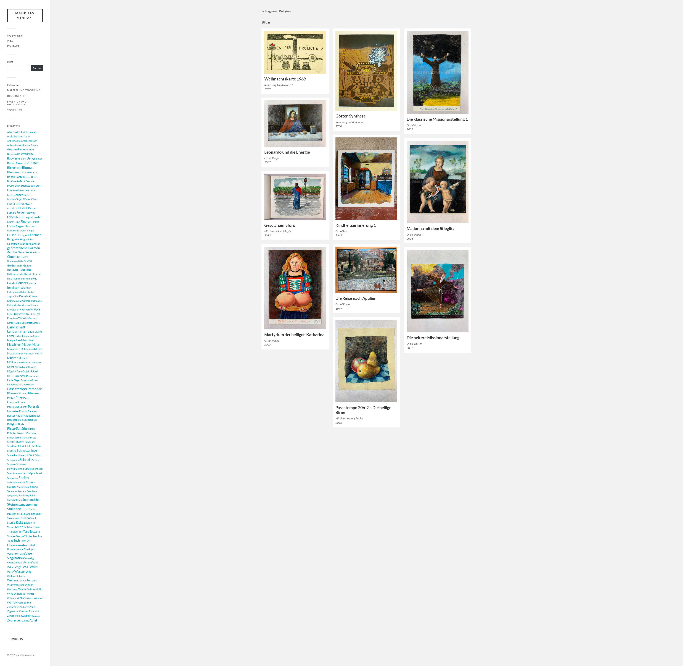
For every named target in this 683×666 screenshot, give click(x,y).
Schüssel (38, 468)
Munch (19, 353)
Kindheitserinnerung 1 (355, 225)
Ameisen (31, 132)
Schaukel (30, 441)
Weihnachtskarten (19, 580)
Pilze (19, 398)
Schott (38, 455)
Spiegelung (12, 495)
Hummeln (18, 278)
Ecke (9, 203)
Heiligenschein (15, 274)
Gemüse (35, 243)
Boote (19, 176)
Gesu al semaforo (279, 225)
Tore (26, 531)
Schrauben (13, 459)
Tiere (36, 527)
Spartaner (32, 491)
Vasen (29, 553)
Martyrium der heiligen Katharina (294, 334)
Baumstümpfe (25, 153)
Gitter (11, 256)
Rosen (21, 433)
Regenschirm (14, 419)
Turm (23, 540)
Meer (36, 344)
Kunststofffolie (16, 318)
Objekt (26, 371)
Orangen (20, 375)
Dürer (34, 199)
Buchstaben (27, 185)
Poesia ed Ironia (16, 402)
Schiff (21, 446)
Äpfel (33, 620)
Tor (21, 531)
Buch (17, 185)
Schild (28, 446)
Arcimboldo (13, 136)
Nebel (25, 366)
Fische (11, 226)
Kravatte (19, 313)
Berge (31, 158)
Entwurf (27, 203)
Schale (10, 441)
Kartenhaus (36, 300)
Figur (17, 221)
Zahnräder (13, 606)
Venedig (29, 558)
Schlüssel (11, 450)
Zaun (32, 606)
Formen (36, 235)
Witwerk (11, 598)
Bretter (27, 177)
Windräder (20, 593)
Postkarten (12, 411)
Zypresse (36, 616)
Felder (21, 212)
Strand (32, 509)
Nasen (18, 366)
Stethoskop (31, 504)
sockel (21, 486)
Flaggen (19, 226)
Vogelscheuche (14, 562)
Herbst (27, 274)
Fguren (10, 221)
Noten (32, 366)
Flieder (23, 230)
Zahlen (27, 602)
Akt (22, 132)
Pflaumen (33, 393)
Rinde (21, 424)
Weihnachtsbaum (16, 576)
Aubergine (13, 145)
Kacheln (23, 296)
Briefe (34, 176)
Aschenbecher (29, 140)
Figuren (25, 221)
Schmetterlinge (27, 450)
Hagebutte (12, 269)
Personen (35, 389)
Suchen (37, 68)
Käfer (28, 318)
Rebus (37, 415)
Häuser (21, 283)
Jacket (31, 292)
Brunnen (30, 181)
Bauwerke (13, 158)
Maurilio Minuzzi (25, 15)
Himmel (36, 274)
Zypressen (14, 620)
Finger (35, 221)
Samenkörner (14, 437)
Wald (26, 567)
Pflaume (22, 393)
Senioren (12, 478)
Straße (21, 513)
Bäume (12, 190)
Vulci (35, 562)
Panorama (32, 375)
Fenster (37, 217)
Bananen (12, 153)
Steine (12, 504)
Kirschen (26, 305)
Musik (38, 353)
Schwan (11, 464)
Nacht (10, 366)
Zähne (25, 620)
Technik (20, 527)
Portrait (33, 406)
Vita (10, 41)
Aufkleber (24, 145)
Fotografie (13, 239)
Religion (12, 424)
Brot (22, 181)
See (9, 473)
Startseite (14, 36)
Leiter (10, 335)
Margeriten (14, 340)
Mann (36, 335)
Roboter (12, 433)
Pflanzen (12, 393)
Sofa (27, 486)
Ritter (32, 428)
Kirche (17, 305)
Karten (25, 300)
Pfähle (11, 397)
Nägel (10, 371)
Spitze (33, 495)
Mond (38, 349)
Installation (25, 287)
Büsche (23, 190)
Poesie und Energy (17, 406)
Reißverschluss (29, 419)
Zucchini (34, 611)
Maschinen (14, 344)
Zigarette (12, 611)
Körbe (10, 322)
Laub (31, 331)
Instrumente (13, 292)
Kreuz (28, 313)
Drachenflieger (14, 199)
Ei (14, 203)
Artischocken (14, 140)
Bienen (19, 163)
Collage (18, 194)
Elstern (19, 203)
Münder (27, 362)
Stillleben (14, 509)
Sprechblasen (14, 499)
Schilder (37, 446)
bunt (38, 185)
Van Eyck (29, 549)
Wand (34, 567)
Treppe (20, 536)
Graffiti (28, 261)
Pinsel (26, 398)
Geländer (24, 243)
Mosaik (11, 353)
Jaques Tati (12, 296)
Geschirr (12, 252)
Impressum (17, 638)
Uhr (29, 540)
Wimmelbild (34, 589)
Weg (28, 571)
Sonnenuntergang (17, 491)
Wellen (29, 584)
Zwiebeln (25, 615)
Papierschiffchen (29, 380)
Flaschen (30, 226)
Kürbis (17, 322)
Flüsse (11, 235)
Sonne (34, 486)
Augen (34, 145)
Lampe (36, 322)
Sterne (21, 504)
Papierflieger (13, 380)
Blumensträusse (18, 172)
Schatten (19, 441)
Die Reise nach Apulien (355, 298)
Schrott (25, 459)
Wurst (30, 598)
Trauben (11, 536)
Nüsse (18, 371)
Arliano (25, 136)
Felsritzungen (24, 217)
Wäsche (38, 598)
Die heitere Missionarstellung (433, 337)
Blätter (34, 172)
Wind (10, 593)
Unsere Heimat (15, 549)
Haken (22, 269)
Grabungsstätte (15, 261)
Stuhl (33, 518)
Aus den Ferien (17, 149)
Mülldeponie (15, 362)
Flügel (30, 230)
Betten (11, 163)
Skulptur (12, 486)
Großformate (15, 265)
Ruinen (31, 433)
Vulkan (10, 567)
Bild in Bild (31, 163)
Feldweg (30, 212)
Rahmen (32, 411)
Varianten (13, 553)
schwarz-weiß (15, 468)
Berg (23, 158)
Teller (30, 527)
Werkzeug (12, 589)
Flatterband (13, 230)
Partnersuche (26, 384)
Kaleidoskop (14, 300)
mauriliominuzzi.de (25, 655)
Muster (12, 358)
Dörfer (27, 199)
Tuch (17, 540)
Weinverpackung (15, 584)
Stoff (25, 509)
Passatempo (17, 389)
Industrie (31, 283)
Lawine (38, 331)
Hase (28, 269)
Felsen (11, 217)
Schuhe (36, 459)
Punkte (23, 411)
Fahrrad (32, 208)
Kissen (34, 305)
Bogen (11, 176)
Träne (10, 540)
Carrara (32, 190)
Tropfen (37, 536)
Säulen (28, 522)
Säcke (19, 522)
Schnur (30, 455)
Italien (23, 292)
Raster (11, 415)
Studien (25, 518)
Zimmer (23, 611)
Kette (10, 305)
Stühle (11, 522)
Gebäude (12, 243)
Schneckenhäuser (16, 455)
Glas (17, 256)
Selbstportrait (32, 473)
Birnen (12, 167)
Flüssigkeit (23, 235)
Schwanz (21, 464)
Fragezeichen (27, 239)
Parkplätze (12, 384)
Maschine (27, 340)
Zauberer (24, 606)
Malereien (27, 336)
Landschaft (16, 327)
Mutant (22, 358)
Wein (34, 580)
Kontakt (13, 46)
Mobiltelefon (27, 349)
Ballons (30, 149)
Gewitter (35, 252)
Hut (34, 278)
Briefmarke (13, 181)
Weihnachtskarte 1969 (285, 79)
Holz (9, 278)
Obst (34, 371)
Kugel (36, 313)
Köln (35, 318)
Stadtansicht (30, 500)
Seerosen (17, 473)
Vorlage (27, 562)
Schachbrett (29, 437)
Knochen (25, 309)
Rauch (19, 415)
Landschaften (17, 331)
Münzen (36, 362)
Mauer (26, 344)
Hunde (28, 278)
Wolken (22, 598)
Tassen (10, 527)
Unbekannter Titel (21, 545)
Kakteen (33, 296)
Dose (26, 195)
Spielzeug (24, 495)
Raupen (28, 415)
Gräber (27, 265)
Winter (30, 593)
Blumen (28, 167)
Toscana (35, 531)
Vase (22, 553)
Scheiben (12, 446)
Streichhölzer (33, 513)
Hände (11, 283)
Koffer (10, 314)
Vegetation (15, 558)
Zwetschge (13, 615)
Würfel (11, 602)
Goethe (24, 256)
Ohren (10, 375)
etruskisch (13, 208)
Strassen (11, 513)
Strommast (13, 518)
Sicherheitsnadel (16, 482)
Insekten (13, 287)
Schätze (29, 468)
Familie (11, 212)
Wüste (19, 602)
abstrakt (13, 132)
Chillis (10, 195)
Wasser (19, 571)
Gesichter (24, 252)
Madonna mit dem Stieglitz (431, 228)
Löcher (18, 336)
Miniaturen (13, 349)
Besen (39, 158)
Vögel (18, 567)
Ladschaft (27, 322)
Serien (23, 478)
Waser (10, 571)
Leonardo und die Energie (287, 152)
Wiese (22, 589)
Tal (34, 522)
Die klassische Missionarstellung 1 (437, 119)
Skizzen (30, 482)
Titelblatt (12, 531)
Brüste (10, 185)
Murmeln (29, 353)
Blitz (19, 167)
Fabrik (24, 208)
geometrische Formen (23, 248)
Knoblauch (13, 309)
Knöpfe (35, 309)
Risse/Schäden (18, 428)
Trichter (28, 536)
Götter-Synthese (350, 116)
